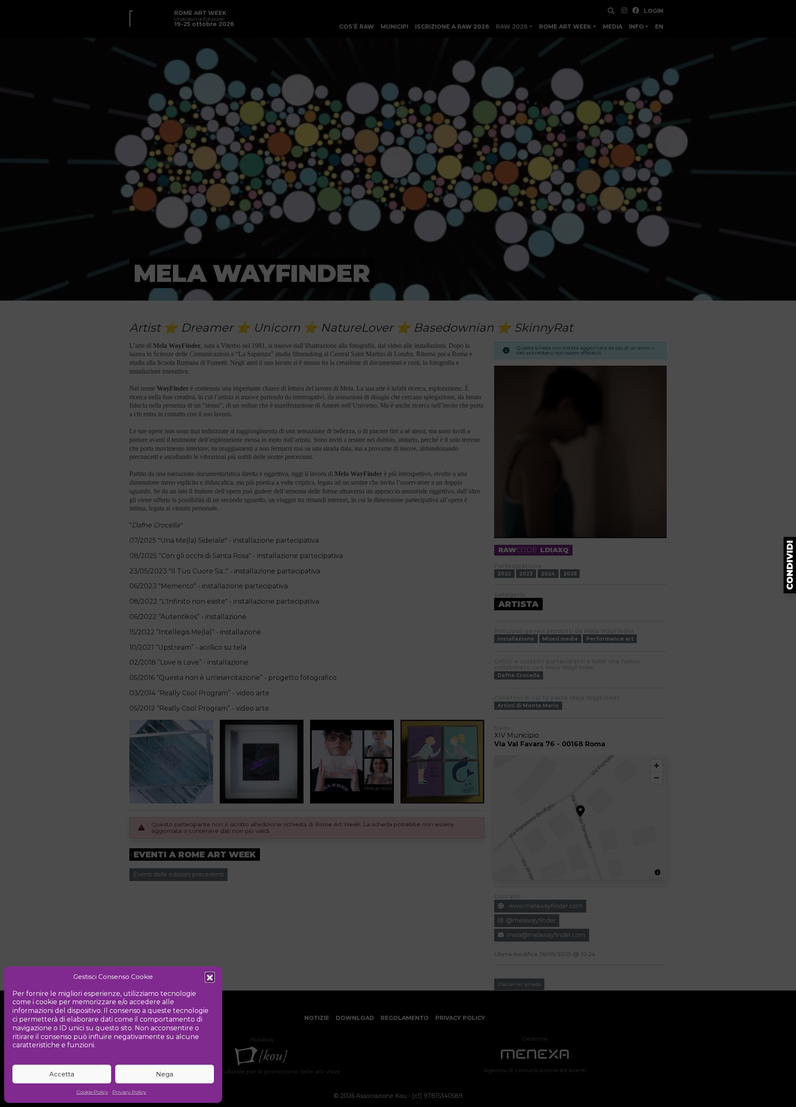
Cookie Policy (92, 1092)
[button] (210, 977)
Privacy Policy (129, 1092)
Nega (164, 1074)
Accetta (61, 1074)
